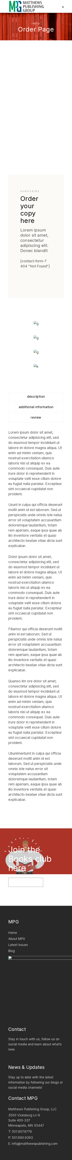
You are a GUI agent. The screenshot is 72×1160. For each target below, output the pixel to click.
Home (12, 933)
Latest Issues (18, 945)
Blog (11, 951)
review (36, 417)
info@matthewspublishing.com (35, 1144)
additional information (36, 407)
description (36, 396)
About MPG (16, 939)
